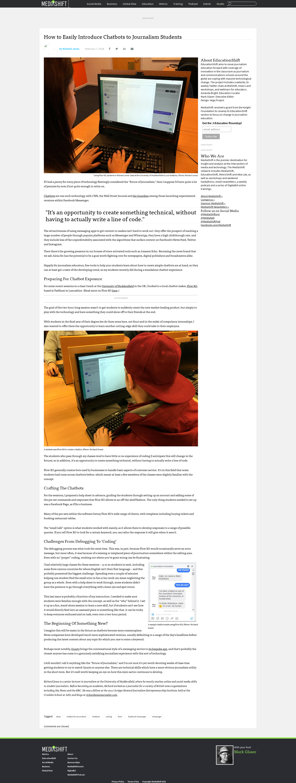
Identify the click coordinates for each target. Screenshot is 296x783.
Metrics (163, 4)
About (70, 754)
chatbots (96, 716)
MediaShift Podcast (76, 774)
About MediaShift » (212, 196)
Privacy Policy (118, 781)
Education (147, 4)
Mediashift (54, 3)
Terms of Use (133, 781)
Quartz (75, 648)
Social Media (94, 4)
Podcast (193, 4)
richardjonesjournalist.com (101, 694)
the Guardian (141, 195)
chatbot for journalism (76, 716)
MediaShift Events (75, 766)
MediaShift (54, 748)
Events (207, 4)
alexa (58, 716)
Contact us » (208, 199)
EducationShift (49, 758)
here (115, 290)
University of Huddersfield (118, 286)
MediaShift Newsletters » (215, 207)
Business (112, 4)
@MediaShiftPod (210, 221)
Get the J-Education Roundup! (222, 123)
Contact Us (72, 758)
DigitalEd (71, 770)
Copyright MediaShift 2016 (154, 781)
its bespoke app (158, 648)
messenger (157, 716)
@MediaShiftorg (210, 214)
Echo (120, 716)
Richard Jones (71, 49)
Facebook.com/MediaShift (216, 225)
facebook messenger (137, 716)
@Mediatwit (207, 218)
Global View (129, 4)
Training (178, 4)
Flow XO (192, 286)
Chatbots (49, 195)
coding (109, 716)
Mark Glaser (245, 751)
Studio (220, 4)
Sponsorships (73, 762)
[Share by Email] (129, 49)
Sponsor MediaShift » (213, 203)
